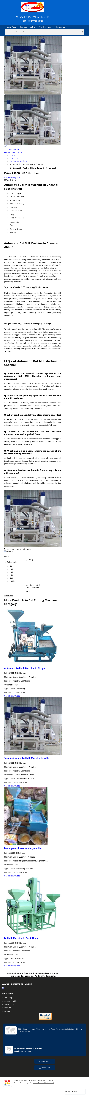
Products (14, 158)
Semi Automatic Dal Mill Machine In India (26, 758)
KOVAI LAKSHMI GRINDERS (33, 18)
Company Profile (27, 27)
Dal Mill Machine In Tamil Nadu (21, 938)
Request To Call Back (13, 152)
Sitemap (7, 1011)
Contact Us (60, 27)
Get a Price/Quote (12, 177)
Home (12, 155)
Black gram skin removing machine (23, 848)
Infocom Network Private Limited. (43, 1083)
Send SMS (46, 1067)
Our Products (45, 27)
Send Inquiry (13, 149)
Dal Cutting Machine (18, 161)
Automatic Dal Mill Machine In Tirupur (25, 668)
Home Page (11, 27)
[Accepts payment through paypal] (45, 1019)
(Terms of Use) (49, 1080)
